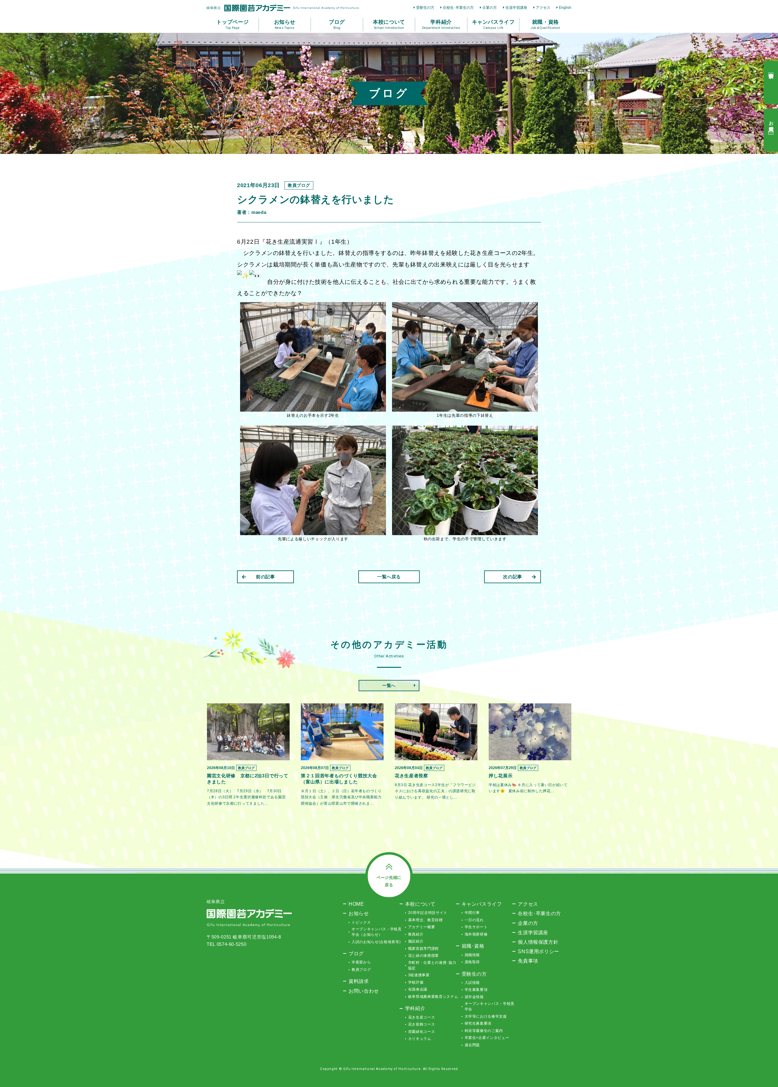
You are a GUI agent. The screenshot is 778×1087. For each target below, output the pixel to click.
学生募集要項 (476, 990)
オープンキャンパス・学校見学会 (490, 1006)
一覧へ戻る (389, 576)
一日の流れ (474, 920)
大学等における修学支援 (486, 1016)
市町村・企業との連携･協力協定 (432, 965)
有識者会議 (417, 989)
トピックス (361, 922)
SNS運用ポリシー (538, 951)
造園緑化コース (421, 1032)
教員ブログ (361, 969)
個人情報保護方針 (538, 942)
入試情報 (472, 983)
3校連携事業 (419, 975)
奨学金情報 (474, 997)
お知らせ (359, 913)
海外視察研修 (476, 934)
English (565, 7)
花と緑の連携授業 (423, 955)
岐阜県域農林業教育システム (433, 997)
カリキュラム (419, 1038)
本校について (420, 904)
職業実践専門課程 (423, 948)
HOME (356, 904)
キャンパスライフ (482, 904)
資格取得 (472, 962)
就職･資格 (473, 946)
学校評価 (416, 982)
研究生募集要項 (478, 1023)
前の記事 (265, 576)
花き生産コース (421, 1017)
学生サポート (476, 927)
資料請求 (359, 981)
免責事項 (528, 960)
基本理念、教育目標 (425, 920)
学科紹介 (415, 1008)
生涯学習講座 (516, 7)
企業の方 (489, 7)
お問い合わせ (364, 991)
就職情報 (472, 955)
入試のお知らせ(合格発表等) (376, 942)
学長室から (361, 962)
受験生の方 (425, 7)
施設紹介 (416, 941)
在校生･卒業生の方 (458, 7)
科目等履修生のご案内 (484, 1031)
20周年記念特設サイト (427, 913)
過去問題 (472, 1045)
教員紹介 (416, 934)
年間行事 (472, 913)
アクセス (543, 7)
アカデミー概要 (421, 927)
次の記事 (512, 576)
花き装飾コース (421, 1024)
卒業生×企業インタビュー (487, 1038)
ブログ (356, 953)
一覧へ (389, 685)
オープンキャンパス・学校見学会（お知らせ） (376, 932)
